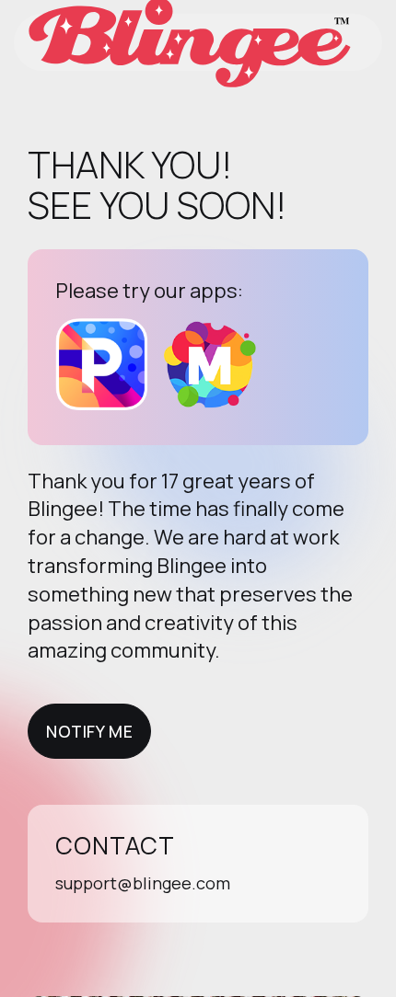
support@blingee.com (142, 883)
